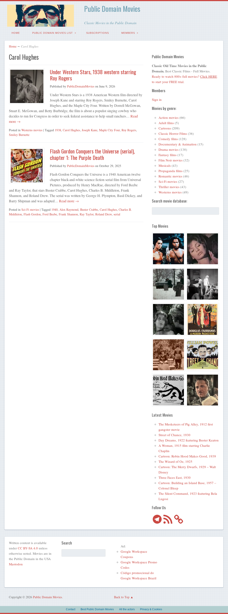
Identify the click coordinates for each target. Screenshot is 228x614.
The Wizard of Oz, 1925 (175, 461)
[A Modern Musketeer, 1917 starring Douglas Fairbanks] (202, 320)
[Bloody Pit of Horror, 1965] (202, 249)
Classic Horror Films (173, 133)
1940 (54, 209)
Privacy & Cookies (151, 609)
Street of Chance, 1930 (174, 435)
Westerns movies (31, 130)
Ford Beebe (50, 214)
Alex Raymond (68, 209)
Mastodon (16, 564)
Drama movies (169, 149)
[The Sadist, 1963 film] (168, 320)
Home (16, 33)
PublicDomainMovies (80, 86)
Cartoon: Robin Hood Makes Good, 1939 (187, 456)
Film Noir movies (171, 160)
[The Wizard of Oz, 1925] (202, 391)
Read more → (68, 201)
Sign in (157, 99)
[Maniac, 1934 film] (202, 285)
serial (117, 214)
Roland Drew (103, 214)
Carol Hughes (71, 130)
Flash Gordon (32, 214)
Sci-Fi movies (30, 209)
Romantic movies (170, 176)
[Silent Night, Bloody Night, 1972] (168, 285)
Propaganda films (171, 171)
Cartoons (165, 128)
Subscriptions (97, 33)
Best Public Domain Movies (97, 609)
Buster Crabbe (89, 209)
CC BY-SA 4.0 (28, 548)
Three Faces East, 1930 (175, 477)
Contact (70, 609)
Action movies (169, 117)
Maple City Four (109, 130)
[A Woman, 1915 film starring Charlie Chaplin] (168, 355)
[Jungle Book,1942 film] (168, 249)
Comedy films (168, 139)
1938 (58, 130)
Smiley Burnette (19, 135)
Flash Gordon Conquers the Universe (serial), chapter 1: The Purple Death (92, 154)
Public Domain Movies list (52, 33)
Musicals (165, 165)
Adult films (166, 123)
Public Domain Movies (112, 8)
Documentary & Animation (178, 144)
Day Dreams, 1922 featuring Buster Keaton (189, 440)
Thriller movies (169, 187)
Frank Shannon (68, 214)
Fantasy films (168, 155)
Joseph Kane (89, 130)
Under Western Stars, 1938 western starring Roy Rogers (93, 75)
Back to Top (121, 597)
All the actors (127, 609)
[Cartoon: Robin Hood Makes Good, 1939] (168, 391)
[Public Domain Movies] (40, 23)
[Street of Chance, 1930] (202, 355)
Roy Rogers (129, 130)
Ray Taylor (87, 214)
